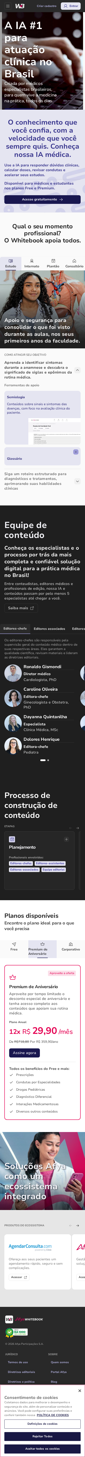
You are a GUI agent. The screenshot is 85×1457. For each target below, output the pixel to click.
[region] (42, 1421)
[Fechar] (80, 1390)
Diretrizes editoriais (21, 1372)
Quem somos (60, 1362)
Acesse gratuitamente (39, 199)
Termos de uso (18, 1362)
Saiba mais (18, 608)
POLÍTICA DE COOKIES (53, 1415)
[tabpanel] (42, 383)
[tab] (10, 263)
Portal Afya (59, 1372)
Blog (54, 1382)
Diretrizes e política (21, 1382)
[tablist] (42, 263)
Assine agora (24, 1052)
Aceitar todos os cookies (42, 1449)
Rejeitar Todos (42, 1436)
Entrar (74, 6)
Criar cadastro (46, 6)
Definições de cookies (42, 1424)
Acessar (16, 1277)
